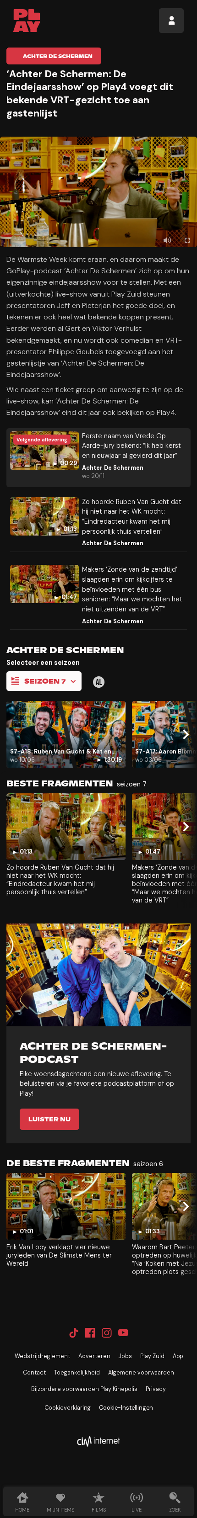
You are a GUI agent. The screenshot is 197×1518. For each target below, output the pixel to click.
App (178, 1356)
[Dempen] (167, 240)
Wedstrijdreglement (42, 1356)
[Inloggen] (171, 20)
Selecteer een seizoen (43, 662)
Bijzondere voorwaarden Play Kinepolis (84, 1389)
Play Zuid (152, 1356)
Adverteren (94, 1356)
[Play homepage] (26, 20)
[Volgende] (184, 734)
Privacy (156, 1389)
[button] (98, 192)
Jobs (125, 1356)
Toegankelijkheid (77, 1372)
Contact (34, 1372)
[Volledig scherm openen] (187, 240)
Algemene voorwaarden (141, 1372)
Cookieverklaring (67, 1408)
